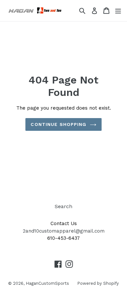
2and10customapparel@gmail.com (64, 231)
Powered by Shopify (98, 283)
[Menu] (118, 10)
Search (63, 206)
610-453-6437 (63, 238)
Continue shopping (58, 124)
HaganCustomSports (47, 283)
